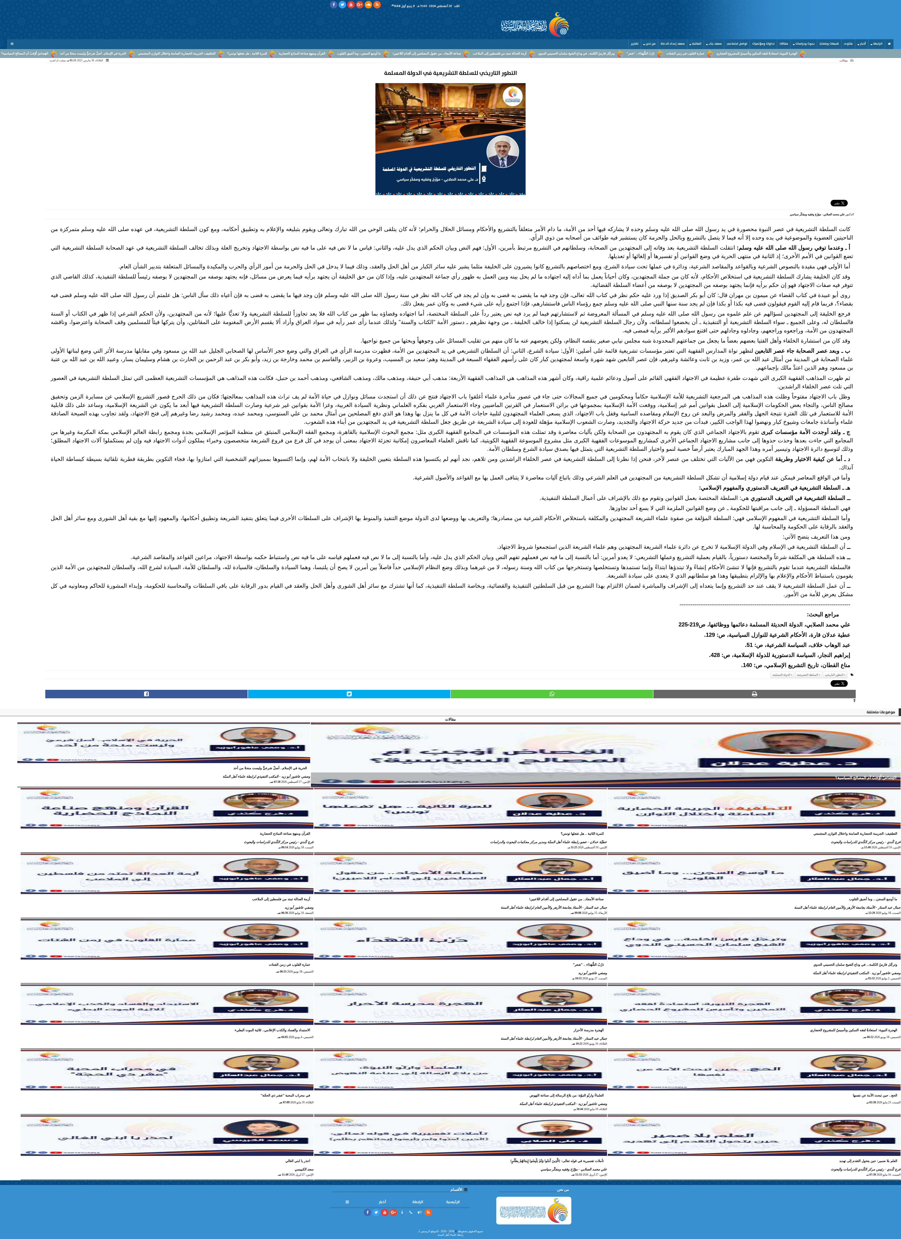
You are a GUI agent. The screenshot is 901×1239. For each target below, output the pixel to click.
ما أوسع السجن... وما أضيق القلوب (359, 53)
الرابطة (877, 43)
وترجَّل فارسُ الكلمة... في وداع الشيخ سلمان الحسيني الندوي (576, 53)
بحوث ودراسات (805, 43)
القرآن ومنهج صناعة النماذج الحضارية (302, 53)
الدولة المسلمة (781, 674)
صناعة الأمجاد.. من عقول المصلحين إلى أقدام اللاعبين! (427, 53)
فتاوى (848, 43)
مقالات (783, 43)
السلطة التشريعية (807, 674)
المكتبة (696, 43)
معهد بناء (715, 43)
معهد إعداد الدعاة (672, 43)
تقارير (634, 43)
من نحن (651, 43)
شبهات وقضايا (829, 43)
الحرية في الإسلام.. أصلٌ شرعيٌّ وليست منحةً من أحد (93, 53)
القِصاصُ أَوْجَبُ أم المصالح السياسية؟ (24, 53)
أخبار (863, 43)
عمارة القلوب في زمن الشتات (685, 53)
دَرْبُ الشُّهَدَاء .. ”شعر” (640, 53)
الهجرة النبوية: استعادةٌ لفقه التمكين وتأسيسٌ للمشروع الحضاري (756, 53)
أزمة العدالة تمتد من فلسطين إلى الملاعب (500, 53)
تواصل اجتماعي (737, 43)
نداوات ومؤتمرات (763, 43)
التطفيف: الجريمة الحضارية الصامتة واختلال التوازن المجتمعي (177, 53)
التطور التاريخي (834, 674)
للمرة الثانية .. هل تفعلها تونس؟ (247, 53)
